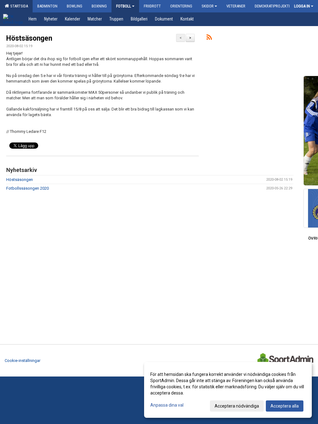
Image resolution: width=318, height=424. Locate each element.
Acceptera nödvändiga (237, 406)
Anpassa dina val (167, 405)
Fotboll (123, 6)
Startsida (18, 6)
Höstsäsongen (29, 38)
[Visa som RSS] (209, 38)
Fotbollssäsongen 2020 (27, 188)
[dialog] (228, 390)
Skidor (208, 6)
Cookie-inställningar (22, 360)
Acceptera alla (284, 406)
